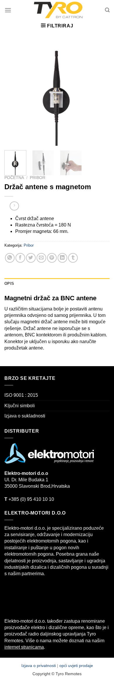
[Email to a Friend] (41, 258)
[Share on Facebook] (20, 258)
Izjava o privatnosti (39, 665)
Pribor (37, 177)
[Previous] (13, 93)
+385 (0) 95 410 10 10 (29, 499)
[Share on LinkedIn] (62, 258)
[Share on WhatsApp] (10, 258)
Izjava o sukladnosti (24, 415)
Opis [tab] (9, 283)
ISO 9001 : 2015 (21, 395)
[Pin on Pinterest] (52, 258)
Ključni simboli (19, 405)
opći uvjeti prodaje (76, 665)
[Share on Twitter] (31, 258)
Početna (14, 177)
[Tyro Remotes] (58, 10)
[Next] (100, 93)
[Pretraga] (107, 10)
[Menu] (7, 10)
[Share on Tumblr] (73, 258)
